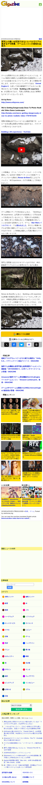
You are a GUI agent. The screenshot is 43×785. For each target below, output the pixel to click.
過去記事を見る (21, 709)
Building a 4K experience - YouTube (16, 132)
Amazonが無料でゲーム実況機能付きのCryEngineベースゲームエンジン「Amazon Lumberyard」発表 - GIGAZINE (20, 379)
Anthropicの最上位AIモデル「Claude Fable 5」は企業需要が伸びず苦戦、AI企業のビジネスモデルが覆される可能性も (23, 733)
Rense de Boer (24, 177)
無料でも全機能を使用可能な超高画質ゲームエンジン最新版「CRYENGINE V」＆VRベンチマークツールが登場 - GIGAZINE (21, 369)
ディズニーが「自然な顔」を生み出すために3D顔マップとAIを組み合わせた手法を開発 (10, 412)
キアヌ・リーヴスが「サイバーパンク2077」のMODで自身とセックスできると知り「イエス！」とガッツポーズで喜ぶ (10, 456)
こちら (30, 718)
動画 (40, 39)
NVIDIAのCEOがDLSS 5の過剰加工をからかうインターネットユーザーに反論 (10, 437)
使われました (21, 225)
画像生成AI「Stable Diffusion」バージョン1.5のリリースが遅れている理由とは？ (32, 437)
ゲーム (32, 511)
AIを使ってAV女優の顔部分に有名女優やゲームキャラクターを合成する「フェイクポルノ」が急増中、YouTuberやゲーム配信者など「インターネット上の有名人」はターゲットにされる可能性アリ (32, 416)
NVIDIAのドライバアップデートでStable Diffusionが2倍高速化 (32, 455)
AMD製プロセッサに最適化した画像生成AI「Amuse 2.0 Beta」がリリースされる (32, 474)
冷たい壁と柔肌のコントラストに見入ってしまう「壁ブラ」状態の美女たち (10, 478)
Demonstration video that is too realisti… (15, 518)
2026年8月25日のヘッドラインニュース (17, 752)
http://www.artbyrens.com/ (12, 102)
